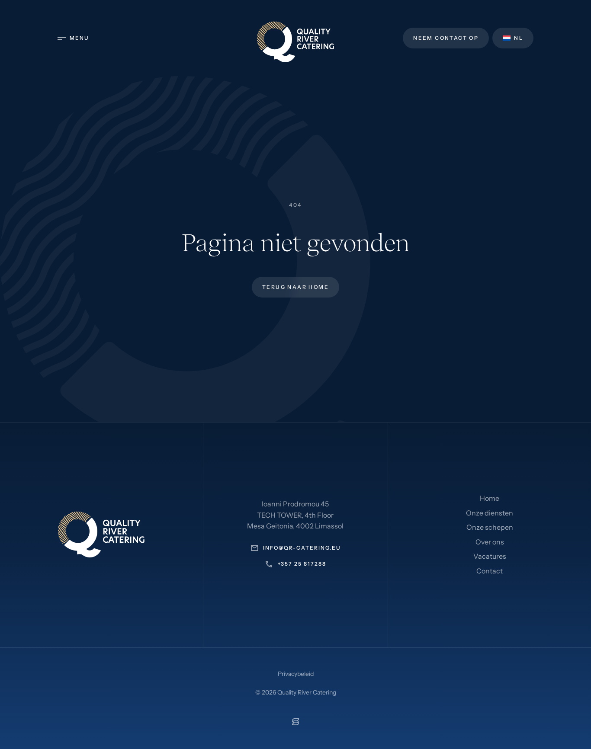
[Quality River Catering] (295, 41)
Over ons (489, 542)
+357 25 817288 (302, 563)
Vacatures (489, 556)
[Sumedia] (295, 722)
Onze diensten (489, 513)
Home (489, 498)
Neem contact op (446, 38)
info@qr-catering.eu (302, 547)
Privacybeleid (296, 674)
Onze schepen (489, 527)
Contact (489, 571)
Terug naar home (295, 287)
